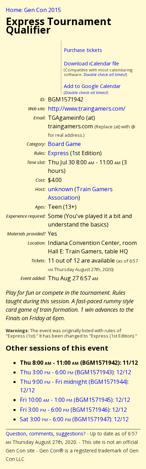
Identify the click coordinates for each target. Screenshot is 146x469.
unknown (60, 189)
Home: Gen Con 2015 (33, 10)
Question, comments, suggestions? (45, 433)
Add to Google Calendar (92, 86)
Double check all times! (105, 74)
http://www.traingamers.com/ (86, 108)
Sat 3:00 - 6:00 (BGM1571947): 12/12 (74, 419)
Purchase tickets (83, 50)
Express (58, 153)
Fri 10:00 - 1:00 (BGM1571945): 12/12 (75, 400)
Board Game (64, 144)
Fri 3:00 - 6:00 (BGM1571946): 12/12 (73, 410)
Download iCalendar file (91, 63)
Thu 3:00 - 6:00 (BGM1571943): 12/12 (75, 372)
